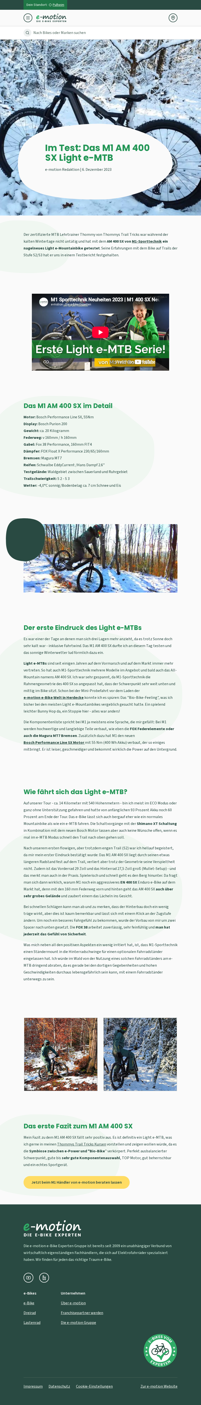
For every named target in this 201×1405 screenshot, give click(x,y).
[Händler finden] (173, 17)
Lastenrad (32, 1322)
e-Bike (29, 1303)
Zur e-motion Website (158, 1386)
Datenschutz (59, 1386)
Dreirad (30, 1313)
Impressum (33, 1386)
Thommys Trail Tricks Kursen (81, 1144)
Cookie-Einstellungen (94, 1386)
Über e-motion (73, 1303)
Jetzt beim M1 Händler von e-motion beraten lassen (76, 1182)
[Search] (27, 33)
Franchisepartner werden (82, 1313)
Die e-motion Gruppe (78, 1322)
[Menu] (30, 17)
